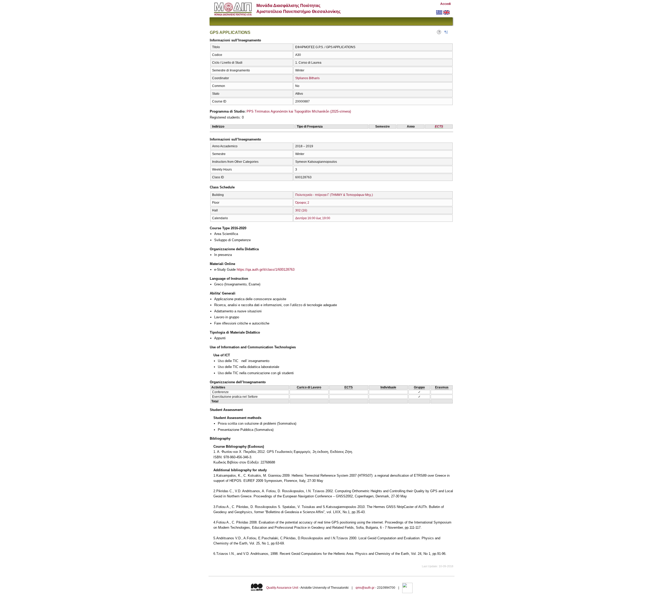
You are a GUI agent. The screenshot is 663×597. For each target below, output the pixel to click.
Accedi (445, 4)
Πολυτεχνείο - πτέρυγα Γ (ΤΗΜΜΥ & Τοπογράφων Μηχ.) (334, 195)
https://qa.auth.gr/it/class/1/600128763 (265, 269)
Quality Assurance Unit (282, 587)
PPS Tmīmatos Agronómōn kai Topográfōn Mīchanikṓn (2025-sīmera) (299, 111)
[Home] (233, 14)
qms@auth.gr (365, 587)
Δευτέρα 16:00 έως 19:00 (312, 218)
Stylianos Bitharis (307, 78)
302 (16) (301, 210)
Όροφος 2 (302, 202)
